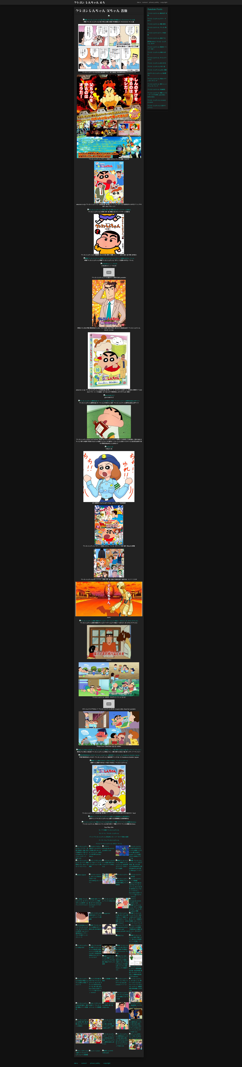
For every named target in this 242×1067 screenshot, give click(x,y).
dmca (139, 2)
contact (145, 2)
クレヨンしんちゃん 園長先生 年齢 (157, 14)
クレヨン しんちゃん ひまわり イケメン (156, 106)
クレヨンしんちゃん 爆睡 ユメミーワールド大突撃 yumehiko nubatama (157, 95)
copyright (163, 2)
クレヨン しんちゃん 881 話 (156, 66)
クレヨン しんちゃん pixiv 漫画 (157, 70)
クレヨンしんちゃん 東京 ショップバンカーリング (157, 85)
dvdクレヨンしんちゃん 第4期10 (156, 74)
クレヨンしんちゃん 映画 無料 (156, 24)
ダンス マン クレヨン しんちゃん (109, 833)
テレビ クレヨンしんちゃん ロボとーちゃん (109, 843)
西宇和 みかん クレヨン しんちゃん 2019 (156, 42)
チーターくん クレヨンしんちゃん (109, 840)
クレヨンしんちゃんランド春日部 (156, 34)
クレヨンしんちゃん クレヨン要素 (156, 28)
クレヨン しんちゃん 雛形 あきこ (156, 53)
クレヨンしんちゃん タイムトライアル (156, 59)
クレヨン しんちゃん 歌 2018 (156, 63)
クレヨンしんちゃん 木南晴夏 (156, 89)
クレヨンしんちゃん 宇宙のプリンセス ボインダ (156, 80)
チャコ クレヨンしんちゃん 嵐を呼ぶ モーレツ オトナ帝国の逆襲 (108, 837)
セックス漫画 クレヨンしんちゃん (109, 830)
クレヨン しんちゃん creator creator (156, 101)
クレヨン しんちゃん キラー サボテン (156, 20)
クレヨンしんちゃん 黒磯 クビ (156, 38)
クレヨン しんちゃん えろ (89, 2)
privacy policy (154, 2)
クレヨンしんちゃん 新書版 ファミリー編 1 (157, 48)
